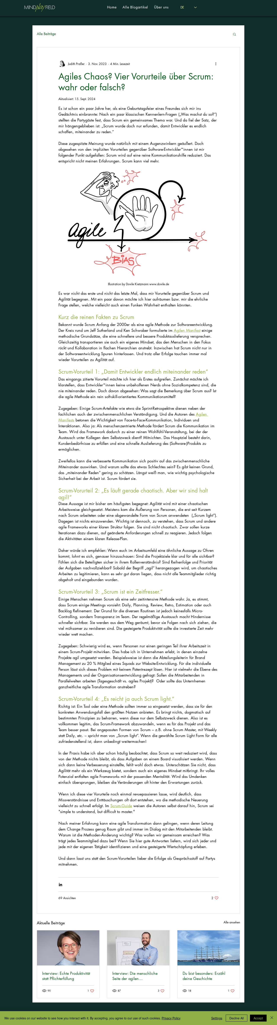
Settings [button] (216, 1018)
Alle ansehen (232, 922)
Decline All (236, 1018)
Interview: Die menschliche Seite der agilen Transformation (135, 976)
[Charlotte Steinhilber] (68, 947)
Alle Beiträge (46, 34)
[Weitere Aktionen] (216, 63)
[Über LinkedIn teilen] (60, 885)
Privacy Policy (171, 1018)
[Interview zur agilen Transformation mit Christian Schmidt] (138, 947)
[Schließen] (271, 1018)
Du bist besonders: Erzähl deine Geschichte (204, 976)
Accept (258, 1018)
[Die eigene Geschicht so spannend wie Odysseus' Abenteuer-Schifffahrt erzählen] (208, 947)
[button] (234, 34)
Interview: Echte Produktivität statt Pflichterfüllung (66, 976)
